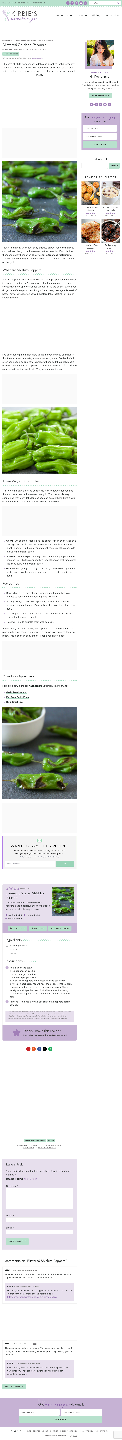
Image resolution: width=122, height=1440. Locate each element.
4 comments (28, 1147)
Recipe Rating (14, 1178)
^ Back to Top (17, 1431)
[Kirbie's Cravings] (19, 16)
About (71, 15)
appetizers (36, 685)
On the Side (112, 15)
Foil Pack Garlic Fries (17, 697)
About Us (12, 3)
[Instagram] (72, 3)
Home (4, 3)
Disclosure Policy (68, 1431)
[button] (6, 888)
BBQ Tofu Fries (14, 702)
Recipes (83, 15)
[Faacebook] (68, 3)
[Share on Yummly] (34, 1049)
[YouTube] (81, 3)
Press (29, 3)
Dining (96, 15)
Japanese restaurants (59, 255)
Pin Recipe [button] (39, 928)
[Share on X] (45, 1049)
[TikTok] (85, 3)
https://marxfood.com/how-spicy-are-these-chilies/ (32, 1297)
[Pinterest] (76, 3)
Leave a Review (61, 928)
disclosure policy (37, 58)
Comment (12, 1186)
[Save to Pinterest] (28, 1049)
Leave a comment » (47, 1147)
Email (10, 1227)
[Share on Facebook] (39, 1049)
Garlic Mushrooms (16, 692)
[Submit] (118, 3)
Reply (35, 1270)
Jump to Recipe (12, 54)
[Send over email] (50, 1049)
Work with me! (39, 3)
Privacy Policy (86, 1431)
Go (65, 864)
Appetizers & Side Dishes (26, 40)
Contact (21, 3)
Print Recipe (19, 928)
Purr (75, 1436)
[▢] (7, 945)
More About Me (100, 95)
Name (10, 1215)
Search (100, 159)
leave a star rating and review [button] (45, 1035)
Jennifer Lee (10, 49)
